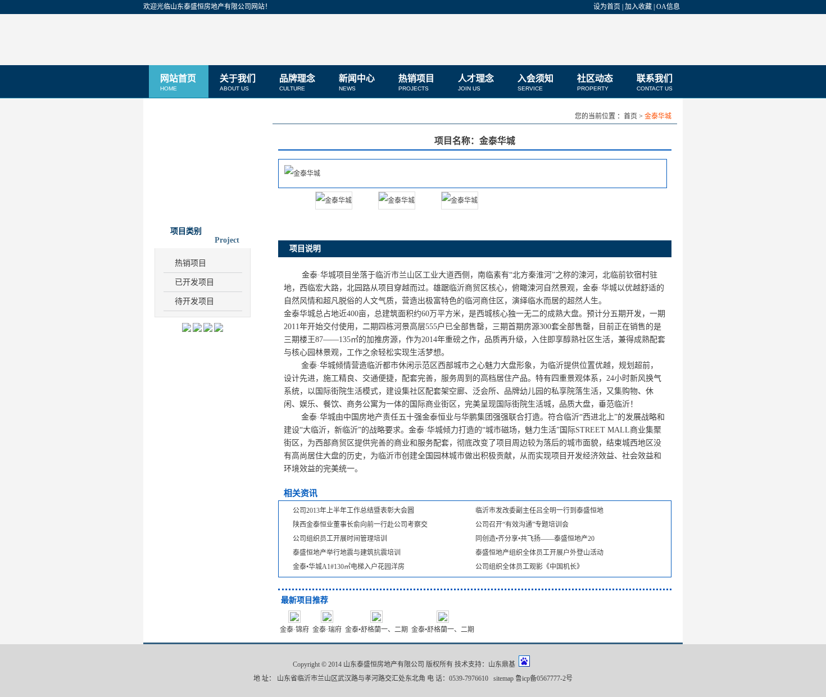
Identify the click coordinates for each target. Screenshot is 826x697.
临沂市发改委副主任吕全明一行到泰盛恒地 (539, 510)
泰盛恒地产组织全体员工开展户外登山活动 (539, 553)
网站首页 (178, 83)
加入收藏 (638, 7)
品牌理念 (297, 83)
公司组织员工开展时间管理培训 (340, 539)
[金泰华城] (333, 200)
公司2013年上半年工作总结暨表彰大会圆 (353, 510)
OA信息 (668, 7)
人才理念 (476, 83)
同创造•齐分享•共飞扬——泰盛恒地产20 (534, 539)
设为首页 (606, 7)
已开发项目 (194, 282)
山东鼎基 (501, 664)
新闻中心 (357, 83)
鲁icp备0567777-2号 (544, 678)
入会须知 (535, 83)
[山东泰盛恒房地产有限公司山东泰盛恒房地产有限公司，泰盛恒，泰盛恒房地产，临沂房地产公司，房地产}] (213, 39)
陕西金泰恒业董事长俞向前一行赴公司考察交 (360, 525)
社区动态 (595, 83)
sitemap (503, 678)
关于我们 (238, 83)
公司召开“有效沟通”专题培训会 (522, 525)
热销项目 (416, 83)
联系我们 (655, 83)
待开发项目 (194, 301)
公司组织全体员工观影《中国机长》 (529, 567)
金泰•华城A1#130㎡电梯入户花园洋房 (349, 567)
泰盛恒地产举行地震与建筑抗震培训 (347, 553)
